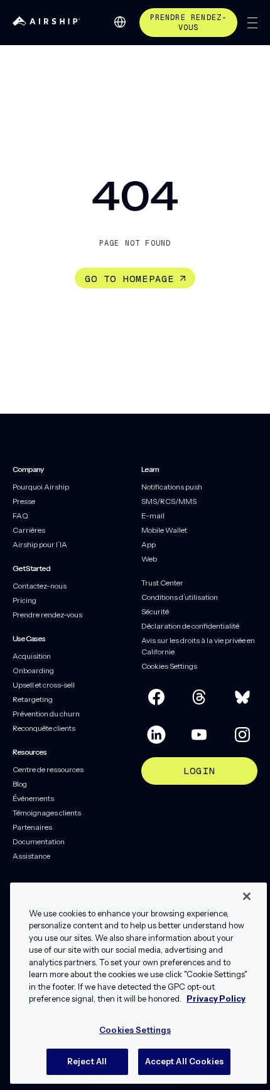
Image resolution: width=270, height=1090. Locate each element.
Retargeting (33, 699)
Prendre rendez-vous (188, 23)
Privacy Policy (216, 998)
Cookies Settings (169, 666)
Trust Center (162, 582)
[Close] (247, 896)
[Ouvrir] (252, 23)
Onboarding (33, 670)
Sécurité (155, 611)
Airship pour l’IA (40, 544)
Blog (20, 784)
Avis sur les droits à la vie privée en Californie (198, 646)
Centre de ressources (48, 769)
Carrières (29, 530)
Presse (24, 501)
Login (199, 771)
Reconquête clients (44, 728)
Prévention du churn (46, 713)
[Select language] (120, 22)
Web (149, 558)
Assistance (31, 856)
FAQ (20, 515)
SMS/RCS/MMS (169, 501)
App (148, 544)
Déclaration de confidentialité (190, 626)
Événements (33, 798)
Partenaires (32, 827)
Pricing (24, 600)
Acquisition (32, 656)
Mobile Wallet (164, 530)
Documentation (39, 841)
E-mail (153, 515)
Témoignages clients (47, 812)
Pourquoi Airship (41, 486)
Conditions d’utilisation (179, 597)
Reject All (87, 1061)
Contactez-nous (40, 585)
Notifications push (171, 486)
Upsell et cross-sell (44, 684)
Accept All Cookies (184, 1061)
